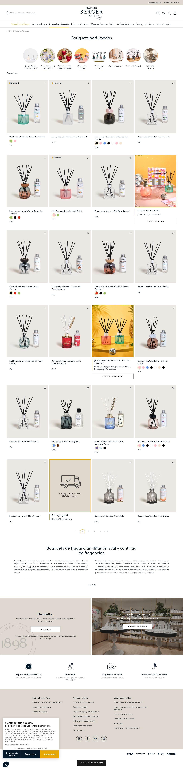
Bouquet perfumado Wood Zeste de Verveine (25, 212)
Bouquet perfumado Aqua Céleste (153, 287)
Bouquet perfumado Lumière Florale (154, 137)
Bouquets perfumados (59, 24)
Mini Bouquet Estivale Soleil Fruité (67, 211)
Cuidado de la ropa (125, 24)
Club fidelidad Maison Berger (86, 716)
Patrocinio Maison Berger (84, 721)
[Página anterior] (76, 532)
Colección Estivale (82, 67)
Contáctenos (79, 730)
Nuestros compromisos (83, 702)
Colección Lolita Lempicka (48, 67)
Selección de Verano (20, 24)
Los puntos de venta (42, 707)
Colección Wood (133, 66)
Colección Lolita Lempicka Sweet (65, 67)
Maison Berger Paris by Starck (30, 67)
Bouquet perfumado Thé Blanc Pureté (112, 211)
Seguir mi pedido (80, 707)
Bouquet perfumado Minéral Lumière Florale (111, 138)
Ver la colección (155, 221)
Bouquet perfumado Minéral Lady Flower (153, 362)
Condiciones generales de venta (128, 702)
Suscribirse (45, 629)
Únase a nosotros (40, 712)
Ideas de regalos (164, 24)
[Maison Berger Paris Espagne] (92, 13)
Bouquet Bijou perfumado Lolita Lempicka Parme (109, 443)
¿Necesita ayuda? (154, 2)
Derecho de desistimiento (91, 763)
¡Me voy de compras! (112, 376)
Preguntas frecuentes (82, 726)
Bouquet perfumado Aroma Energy (153, 516)
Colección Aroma (150, 67)
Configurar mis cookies (124, 719)
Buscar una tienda (137, 627)
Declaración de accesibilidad (127, 728)
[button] (21, 13)
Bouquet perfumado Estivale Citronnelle (70, 137)
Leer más (91, 585)
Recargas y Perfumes (145, 24)
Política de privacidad (123, 714)
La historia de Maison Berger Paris (48, 702)
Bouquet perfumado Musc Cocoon (24, 516)
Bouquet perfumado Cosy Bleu (66, 442)
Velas (112, 24)
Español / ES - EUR (171, 2)
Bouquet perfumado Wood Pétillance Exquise (111, 288)
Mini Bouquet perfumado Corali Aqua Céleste (26, 362)
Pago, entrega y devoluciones (86, 712)
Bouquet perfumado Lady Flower (24, 442)
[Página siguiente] (106, 532)
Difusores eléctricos (80, 24)
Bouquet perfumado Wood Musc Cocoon (23, 288)
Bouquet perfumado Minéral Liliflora (154, 442)
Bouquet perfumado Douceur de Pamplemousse (67, 288)
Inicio (8, 31)
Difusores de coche (99, 24)
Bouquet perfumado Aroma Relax (110, 516)
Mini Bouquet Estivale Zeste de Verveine (27, 137)
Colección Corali (116, 66)
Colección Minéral (99, 67)
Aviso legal (118, 723)
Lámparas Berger (39, 24)
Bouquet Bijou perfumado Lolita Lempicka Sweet (66, 362)
